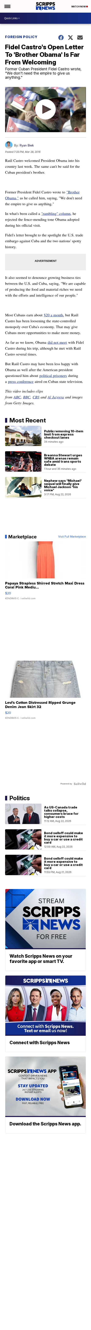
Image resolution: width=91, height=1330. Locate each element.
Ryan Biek (26, 145)
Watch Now (78, 6)
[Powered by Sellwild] (80, 783)
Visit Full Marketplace (72, 536)
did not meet (57, 342)
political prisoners (53, 375)
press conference (20, 381)
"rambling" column (55, 213)
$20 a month (53, 314)
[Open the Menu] (7, 6)
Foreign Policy (21, 37)
